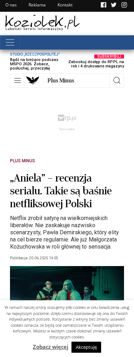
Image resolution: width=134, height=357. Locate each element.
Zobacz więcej (50, 346)
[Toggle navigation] (10, 42)
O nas (11, 5)
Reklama (37, 5)
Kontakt (65, 5)
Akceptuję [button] (86, 347)
